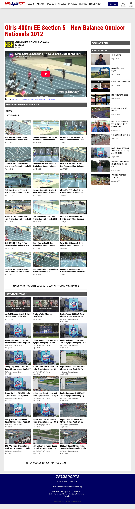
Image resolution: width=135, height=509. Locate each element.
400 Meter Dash (44, 99)
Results (30, 4)
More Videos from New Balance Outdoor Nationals (46, 286)
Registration (95, 4)
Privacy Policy (65, 492)
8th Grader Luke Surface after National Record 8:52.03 (120, 163)
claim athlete (116, 55)
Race (36, 99)
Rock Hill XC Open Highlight (117, 69)
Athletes (62, 4)
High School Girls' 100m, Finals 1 (120, 109)
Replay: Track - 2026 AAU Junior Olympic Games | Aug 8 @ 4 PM (120, 150)
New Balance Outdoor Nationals (32, 42)
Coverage (72, 4)
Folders (8, 111)
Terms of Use (77, 492)
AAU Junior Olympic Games (69, 319)
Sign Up (113, 4)
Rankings (40, 4)
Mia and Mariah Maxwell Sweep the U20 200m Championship (120, 123)
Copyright (65, 481)
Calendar (51, 4)
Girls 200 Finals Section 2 (120, 135)
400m (53, 99)
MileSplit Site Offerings (119, 95)
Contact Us (55, 492)
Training (83, 4)
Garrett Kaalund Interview (120, 82)
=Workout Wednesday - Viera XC (119, 176)
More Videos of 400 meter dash (46, 463)
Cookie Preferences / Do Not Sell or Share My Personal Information (66, 495)
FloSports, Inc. (73, 481)
